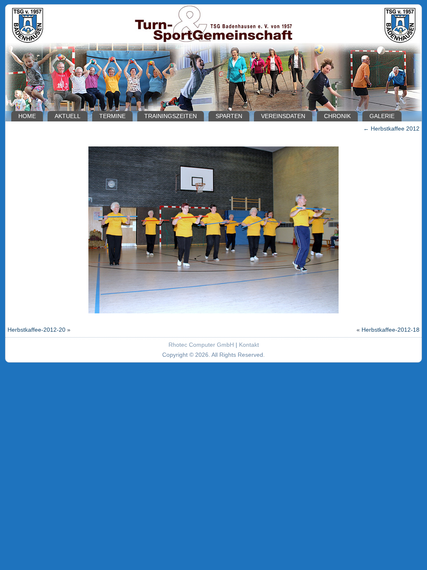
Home (27, 116)
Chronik (337, 116)
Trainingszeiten (170, 116)
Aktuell (67, 116)
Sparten (229, 116)
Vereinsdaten (283, 116)
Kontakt (249, 344)
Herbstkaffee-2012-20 (36, 329)
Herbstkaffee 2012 (391, 128)
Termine (112, 116)
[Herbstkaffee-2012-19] (213, 314)
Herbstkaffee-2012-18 (390, 329)
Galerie (381, 116)
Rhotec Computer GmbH (201, 344)
